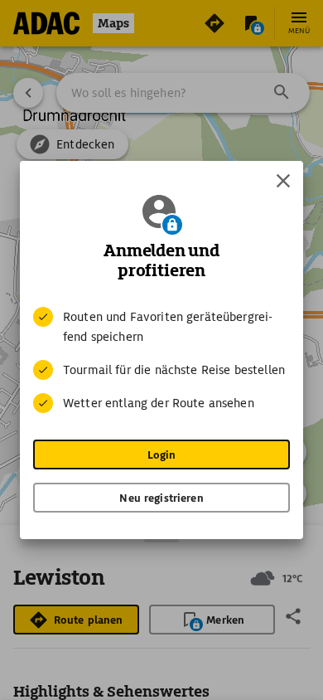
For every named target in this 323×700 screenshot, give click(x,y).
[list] (161, 360)
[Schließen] (283, 181)
